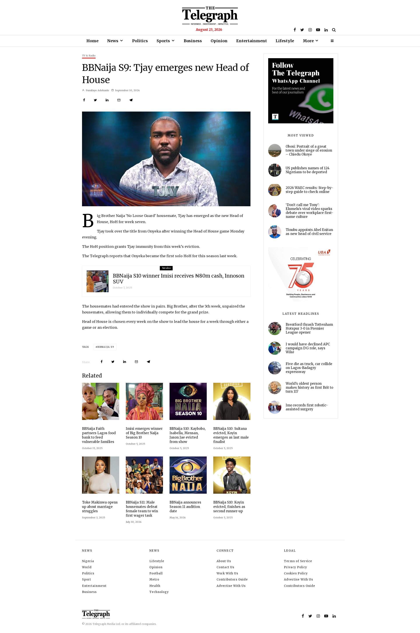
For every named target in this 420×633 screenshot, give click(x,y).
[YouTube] (318, 30)
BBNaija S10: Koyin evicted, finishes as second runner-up (229, 506)
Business (193, 40)
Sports (163, 40)
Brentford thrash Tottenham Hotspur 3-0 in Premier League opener (309, 328)
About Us (224, 561)
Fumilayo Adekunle (97, 90)
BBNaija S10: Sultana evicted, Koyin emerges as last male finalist (231, 435)
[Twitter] (302, 30)
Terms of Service (298, 561)
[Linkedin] (326, 30)
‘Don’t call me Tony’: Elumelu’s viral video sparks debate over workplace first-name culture (309, 211)
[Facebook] (294, 30)
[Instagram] (310, 30)
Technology (159, 592)
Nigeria (88, 561)
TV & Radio (89, 55)
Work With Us (227, 573)
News (112, 40)
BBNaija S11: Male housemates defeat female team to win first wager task (142, 509)
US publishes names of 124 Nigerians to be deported (307, 170)
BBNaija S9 (105, 346)
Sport (86, 579)
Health (154, 586)
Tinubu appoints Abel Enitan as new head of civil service (309, 232)
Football (156, 573)
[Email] (119, 100)
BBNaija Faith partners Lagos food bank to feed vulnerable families (99, 435)
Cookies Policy (296, 573)
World (87, 567)
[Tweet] (95, 100)
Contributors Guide (232, 579)
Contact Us (225, 567)
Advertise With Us (231, 586)
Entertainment (251, 40)
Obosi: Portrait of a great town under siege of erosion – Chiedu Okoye (309, 150)
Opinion (219, 40)
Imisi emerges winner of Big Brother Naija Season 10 (144, 433)
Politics (140, 40)
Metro (154, 579)
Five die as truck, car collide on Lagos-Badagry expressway (309, 368)
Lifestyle (285, 40)
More (308, 40)
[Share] (84, 100)
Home (92, 40)
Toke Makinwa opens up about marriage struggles (100, 506)
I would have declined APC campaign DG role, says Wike (308, 348)
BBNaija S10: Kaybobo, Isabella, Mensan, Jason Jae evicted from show (188, 435)
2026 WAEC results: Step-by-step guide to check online (309, 190)
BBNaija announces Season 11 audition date (185, 506)
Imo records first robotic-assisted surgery (307, 407)
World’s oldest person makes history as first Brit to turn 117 (309, 387)
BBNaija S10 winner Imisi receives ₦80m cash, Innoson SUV (178, 279)
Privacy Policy (295, 567)
